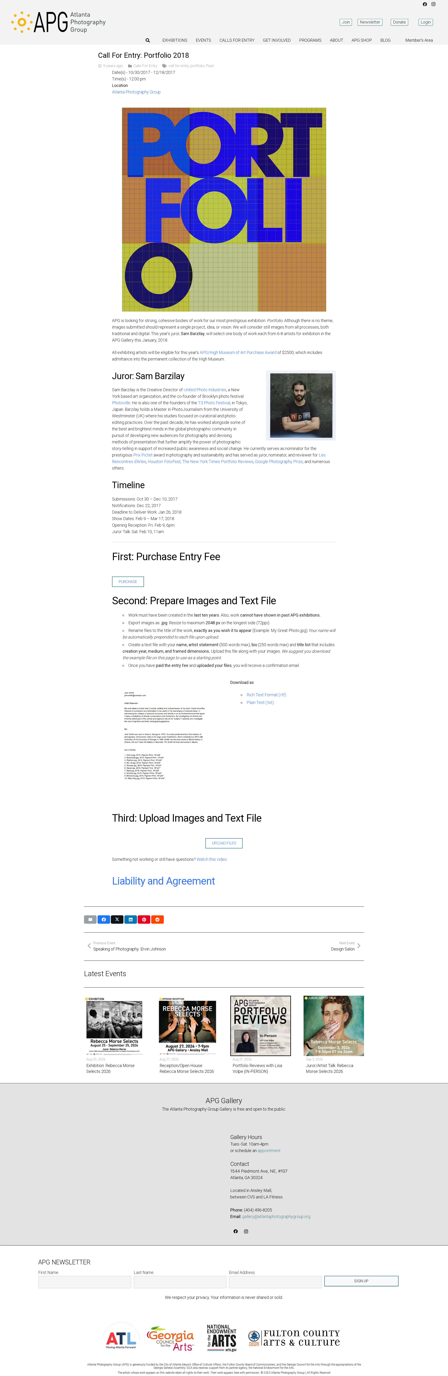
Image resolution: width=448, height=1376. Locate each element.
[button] (147, 40)
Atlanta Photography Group (136, 91)
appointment (269, 1150)
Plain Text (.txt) (260, 702)
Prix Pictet (143, 455)
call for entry (178, 66)
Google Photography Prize (279, 461)
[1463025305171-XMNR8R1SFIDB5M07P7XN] (165, 742)
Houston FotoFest (164, 461)
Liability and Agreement (163, 881)
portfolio (197, 66)
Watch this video (212, 859)
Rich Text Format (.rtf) (266, 694)
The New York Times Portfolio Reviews (217, 461)
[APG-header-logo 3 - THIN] (58, 22)
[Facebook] (425, 4)
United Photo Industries (205, 389)
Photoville (121, 402)
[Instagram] (433, 4)
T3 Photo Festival (214, 402)
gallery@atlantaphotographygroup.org (276, 1216)
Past (210, 66)
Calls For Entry (145, 66)
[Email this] (90, 919)
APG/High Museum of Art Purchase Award (238, 352)
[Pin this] (144, 919)
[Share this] (104, 919)
